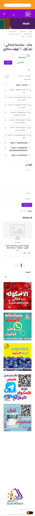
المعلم (23, 54)
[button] (21, 265)
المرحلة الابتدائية (28, 34)
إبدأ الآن (8, 62)
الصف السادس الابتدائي (15, 34)
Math (23, 36)
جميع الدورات (22, 31)
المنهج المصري (12, 31)
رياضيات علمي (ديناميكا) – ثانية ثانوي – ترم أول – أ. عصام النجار (17, 247)
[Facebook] (25, 211)
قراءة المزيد (17, 230)
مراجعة (13, 54)
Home (30, 31)
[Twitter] (21, 211)
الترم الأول (29, 36)
